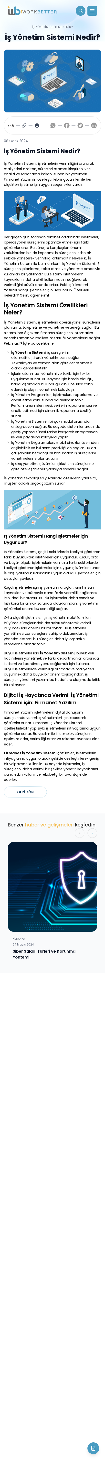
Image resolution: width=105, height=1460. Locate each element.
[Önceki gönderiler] (79, 833)
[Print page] (36, 125)
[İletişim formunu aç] (93, 1448)
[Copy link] (24, 125)
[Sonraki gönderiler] (92, 833)
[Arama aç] (80, 11)
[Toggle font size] (11, 125)
